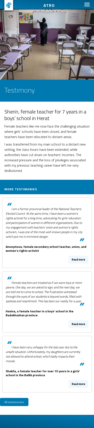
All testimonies (14, 402)
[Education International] (8, 5)
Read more (47, 232)
